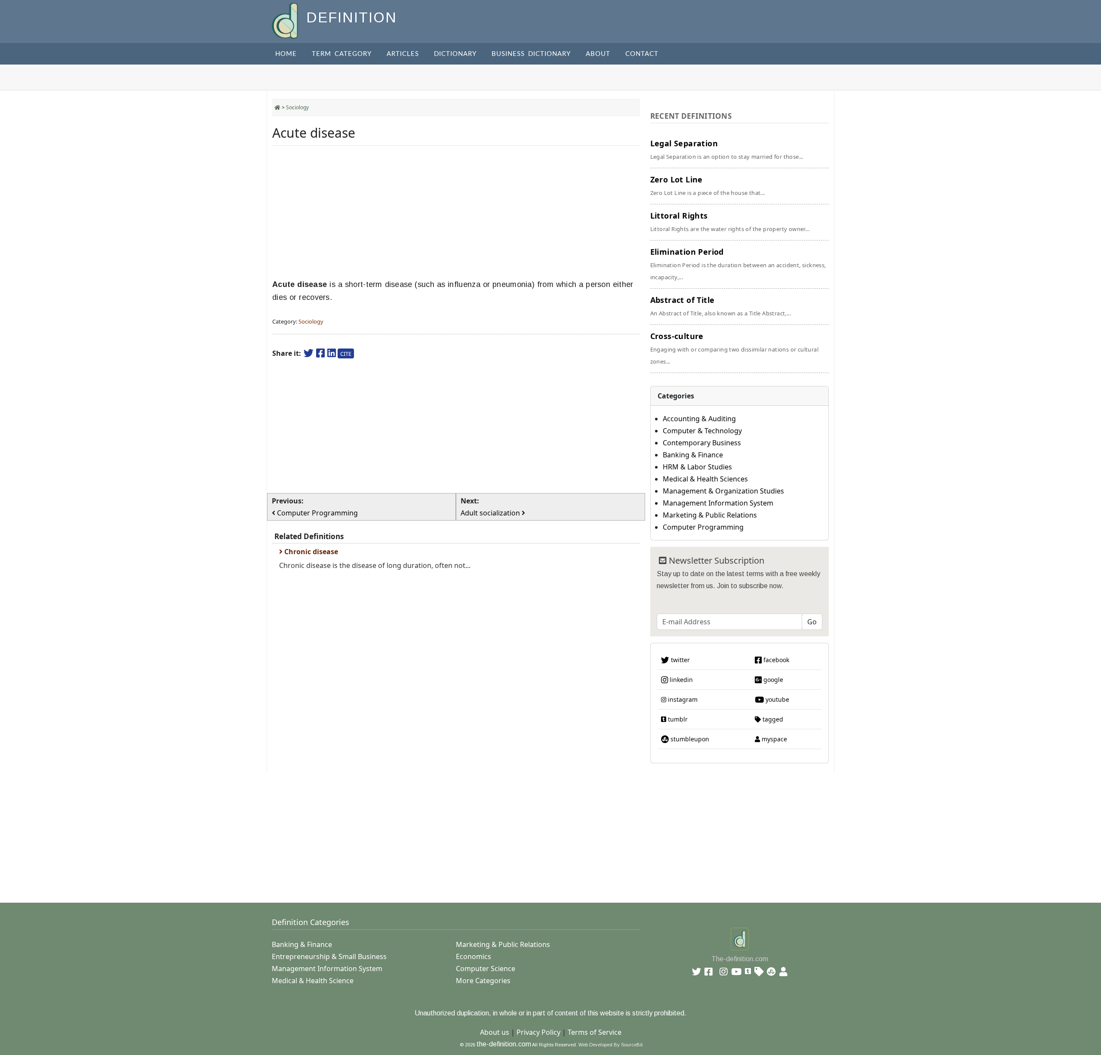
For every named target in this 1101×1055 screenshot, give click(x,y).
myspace (773, 739)
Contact (641, 54)
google (772, 680)
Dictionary (455, 54)
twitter (679, 660)
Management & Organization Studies (723, 491)
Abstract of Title (720, 306)
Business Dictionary (531, 54)
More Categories (483, 980)
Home (286, 54)
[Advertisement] (456, 212)
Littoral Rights (729, 221)
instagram (682, 699)
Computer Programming (703, 527)
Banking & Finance (693, 455)
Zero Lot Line (707, 185)
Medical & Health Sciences (705, 479)
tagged (772, 719)
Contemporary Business (702, 442)
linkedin (680, 680)
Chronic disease (310, 551)
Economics (473, 956)
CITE (345, 354)
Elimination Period (738, 264)
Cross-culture (734, 348)
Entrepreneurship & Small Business (329, 956)
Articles (403, 54)
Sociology (297, 107)
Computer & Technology (702, 430)
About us (494, 1032)
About (598, 54)
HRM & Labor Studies (697, 467)
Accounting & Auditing (699, 418)
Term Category (342, 54)
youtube (776, 699)
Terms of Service (594, 1032)
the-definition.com (504, 1044)
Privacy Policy (538, 1032)
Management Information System (718, 503)
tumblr (677, 719)
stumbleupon (689, 739)
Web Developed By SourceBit (610, 1044)
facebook (775, 660)
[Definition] (286, 20)
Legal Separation (726, 149)
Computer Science (485, 968)
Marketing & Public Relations (710, 515)
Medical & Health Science (313, 980)
